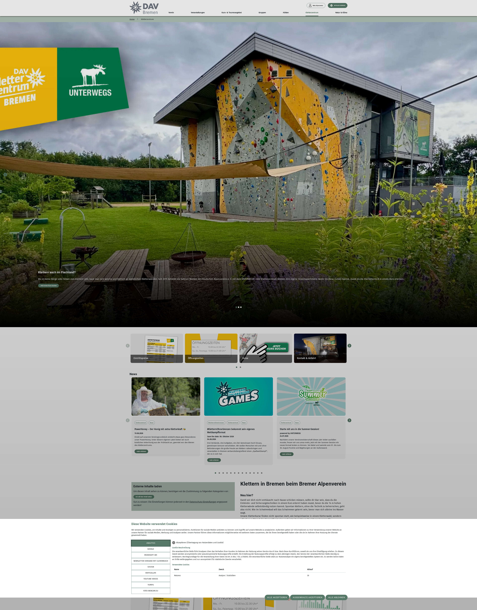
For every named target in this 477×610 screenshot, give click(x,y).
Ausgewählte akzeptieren (307, 597)
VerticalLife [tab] (150, 573)
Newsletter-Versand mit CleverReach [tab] (151, 561)
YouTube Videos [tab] (151, 579)
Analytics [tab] (150, 543)
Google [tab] (150, 549)
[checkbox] (259, 542)
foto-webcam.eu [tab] (150, 591)
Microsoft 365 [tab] (150, 555)
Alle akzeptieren (277, 597)
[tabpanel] (259, 559)
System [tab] (151, 567)
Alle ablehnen (336, 597)
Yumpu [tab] (151, 585)
